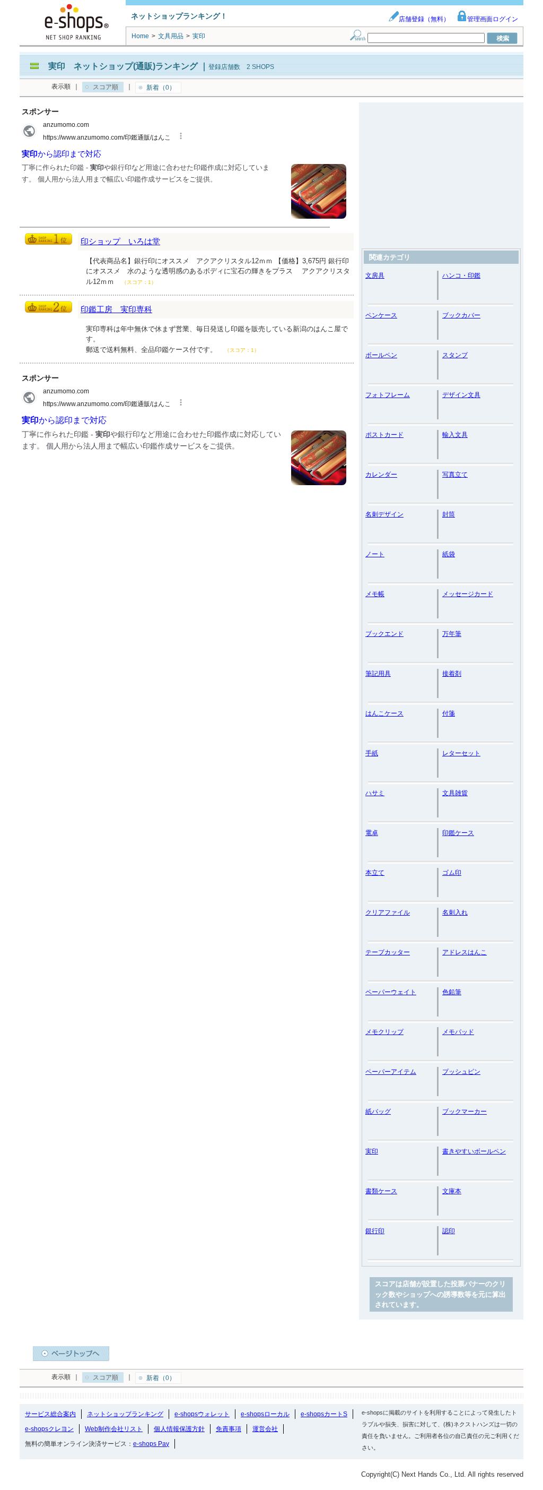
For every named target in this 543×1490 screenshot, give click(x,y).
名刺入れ (455, 912)
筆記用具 (378, 673)
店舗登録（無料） (424, 19)
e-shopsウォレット (202, 1414)
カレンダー (381, 474)
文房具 (374, 275)
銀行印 (374, 1231)
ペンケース (381, 315)
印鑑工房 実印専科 (116, 309)
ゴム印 (451, 872)
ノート (374, 554)
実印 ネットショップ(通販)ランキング (123, 66)
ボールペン (381, 355)
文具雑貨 (455, 793)
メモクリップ (384, 1032)
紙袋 (448, 554)
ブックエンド (384, 634)
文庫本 (451, 1191)
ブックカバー (461, 315)
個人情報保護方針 (179, 1429)
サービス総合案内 (50, 1414)
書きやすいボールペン (474, 1151)
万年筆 (451, 634)
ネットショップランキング (125, 1414)
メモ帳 (374, 594)
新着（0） (161, 87)
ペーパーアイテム (390, 1071)
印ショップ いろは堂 (120, 241)
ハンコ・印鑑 (461, 275)
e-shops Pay (151, 1444)
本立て (374, 872)
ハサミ (374, 793)
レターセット (461, 753)
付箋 (448, 713)
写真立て (455, 474)
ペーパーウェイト (390, 992)
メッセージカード (467, 594)
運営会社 (265, 1429)
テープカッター (387, 952)
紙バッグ (378, 1111)
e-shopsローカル (265, 1414)
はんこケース (384, 713)
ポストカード (384, 434)
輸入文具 (455, 434)
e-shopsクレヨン (49, 1429)
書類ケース (381, 1191)
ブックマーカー (464, 1111)
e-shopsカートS (324, 1414)
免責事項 (228, 1429)
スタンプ (455, 355)
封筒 (448, 514)
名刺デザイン (384, 514)
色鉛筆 (451, 992)
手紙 (371, 753)
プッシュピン (461, 1071)
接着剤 (451, 673)
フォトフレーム (387, 395)
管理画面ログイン (492, 19)
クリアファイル (387, 912)
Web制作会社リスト (114, 1429)
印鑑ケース (458, 833)
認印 (448, 1231)
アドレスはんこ (464, 952)
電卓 (371, 833)
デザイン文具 (461, 395)
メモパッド (458, 1032)
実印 (371, 1151)
